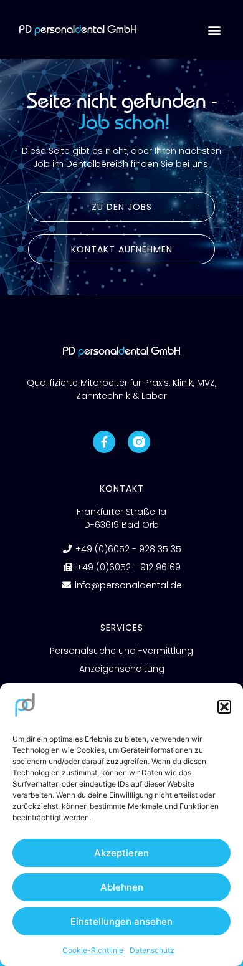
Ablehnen (121, 887)
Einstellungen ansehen (121, 921)
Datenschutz (152, 950)
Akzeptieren (121, 853)
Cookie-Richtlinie (92, 950)
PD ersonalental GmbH (78, 29)
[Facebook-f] (104, 442)
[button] (224, 707)
